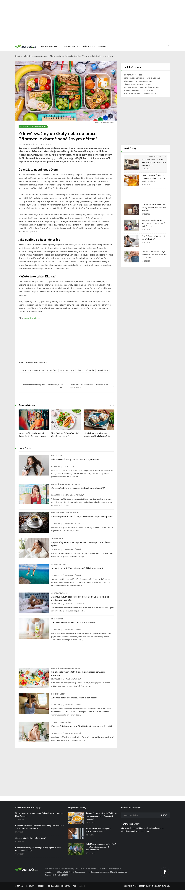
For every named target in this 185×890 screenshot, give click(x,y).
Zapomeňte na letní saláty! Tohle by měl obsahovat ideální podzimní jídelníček (101, 816)
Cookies (41, 886)
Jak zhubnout (153, 78)
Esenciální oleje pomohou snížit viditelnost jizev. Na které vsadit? (81, 726)
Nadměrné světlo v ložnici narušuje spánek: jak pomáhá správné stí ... (154, 162)
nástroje (88, 47)
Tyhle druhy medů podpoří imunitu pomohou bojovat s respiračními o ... (153, 178)
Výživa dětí (90, 370)
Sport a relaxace (59, 564)
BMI (140, 75)
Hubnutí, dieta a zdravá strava (35, 56)
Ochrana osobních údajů (59, 886)
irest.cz (138, 831)
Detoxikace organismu (134, 78)
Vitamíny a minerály (132, 90)
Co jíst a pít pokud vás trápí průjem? (30, 838)
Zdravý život (52, 370)
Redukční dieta (130, 87)
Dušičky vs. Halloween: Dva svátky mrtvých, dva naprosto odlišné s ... (154, 207)
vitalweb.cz (125, 828)
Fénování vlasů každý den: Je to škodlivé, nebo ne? (75, 459)
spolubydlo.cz (158, 828)
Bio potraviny (130, 75)
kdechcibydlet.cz (127, 831)
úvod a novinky (49, 47)
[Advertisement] (92, 22)
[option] (33, 424)
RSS (74, 886)
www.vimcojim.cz (32, 318)
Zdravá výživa (103, 370)
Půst (148, 84)
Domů (17, 56)
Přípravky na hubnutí (133, 84)
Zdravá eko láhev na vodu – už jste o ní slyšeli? (73, 622)
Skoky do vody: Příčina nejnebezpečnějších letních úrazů (77, 568)
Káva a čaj (128, 81)
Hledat (164, 815)
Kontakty (30, 886)
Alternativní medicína (61, 722)
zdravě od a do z (69, 47)
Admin (82, 886)
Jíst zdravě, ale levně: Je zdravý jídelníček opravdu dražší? (78, 488)
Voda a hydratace (132, 94)
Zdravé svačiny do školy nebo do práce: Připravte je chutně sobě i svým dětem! (81, 56)
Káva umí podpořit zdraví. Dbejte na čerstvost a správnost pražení (82, 516)
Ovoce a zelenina (67, 370)
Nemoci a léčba (58, 694)
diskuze (102, 47)
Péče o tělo (56, 456)
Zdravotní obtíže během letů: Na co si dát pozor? (74, 697)
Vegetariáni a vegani (149, 87)
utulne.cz (134, 828)
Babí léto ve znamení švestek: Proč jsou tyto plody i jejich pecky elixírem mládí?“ (101, 847)
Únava (80, 370)
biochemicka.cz (145, 828)
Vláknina (148, 90)
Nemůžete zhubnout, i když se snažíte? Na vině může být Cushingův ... (154, 255)
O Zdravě (19, 886)
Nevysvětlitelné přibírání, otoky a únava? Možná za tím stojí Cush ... (154, 223)
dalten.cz (145, 831)
